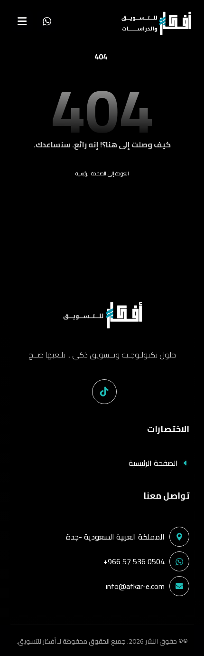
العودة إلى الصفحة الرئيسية (102, 173)
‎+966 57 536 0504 (134, 561)
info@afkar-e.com (135, 586)
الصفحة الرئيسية (153, 463)
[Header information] (47, 20)
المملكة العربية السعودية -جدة (115, 537)
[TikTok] (104, 391)
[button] (22, 21)
